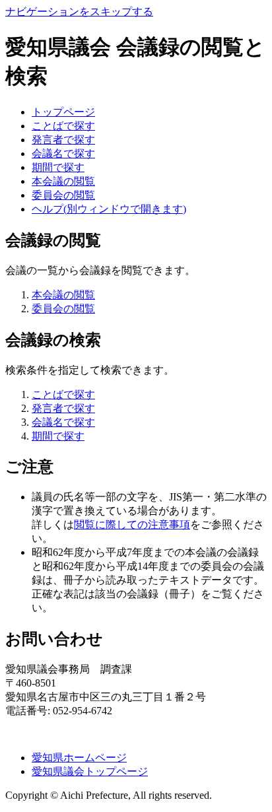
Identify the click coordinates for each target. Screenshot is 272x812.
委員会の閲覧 (63, 195)
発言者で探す (63, 139)
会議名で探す (63, 153)
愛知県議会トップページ (90, 771)
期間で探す (58, 167)
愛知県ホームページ (79, 757)
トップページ (63, 112)
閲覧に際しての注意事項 (132, 524)
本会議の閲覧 (63, 181)
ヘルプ (109, 209)
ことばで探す (63, 125)
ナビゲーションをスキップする (79, 11)
